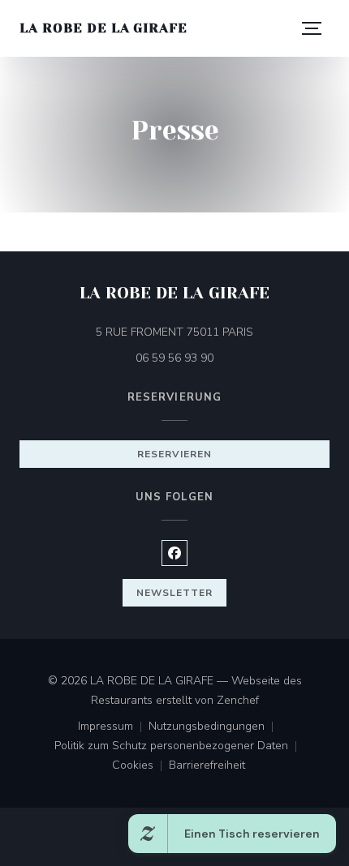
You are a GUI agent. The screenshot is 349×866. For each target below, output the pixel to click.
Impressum (113, 727)
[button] (312, 28)
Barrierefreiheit (207, 766)
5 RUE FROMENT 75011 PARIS (213, 332)
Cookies (140, 766)
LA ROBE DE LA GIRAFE (103, 28)
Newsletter (174, 592)
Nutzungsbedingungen (214, 727)
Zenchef (238, 700)
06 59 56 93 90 (174, 358)
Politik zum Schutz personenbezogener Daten (179, 747)
